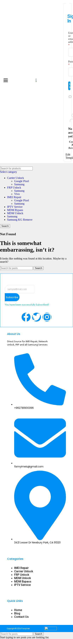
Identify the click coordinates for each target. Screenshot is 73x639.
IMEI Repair (14, 197)
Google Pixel (21, 181)
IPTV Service (15, 206)
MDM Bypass (15, 210)
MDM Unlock (15, 213)
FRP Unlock (14, 187)
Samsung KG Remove (19, 219)
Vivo (17, 193)
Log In (69, 86)
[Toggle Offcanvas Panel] (67, 2)
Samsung (19, 184)
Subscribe (12, 297)
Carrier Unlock (15, 177)
